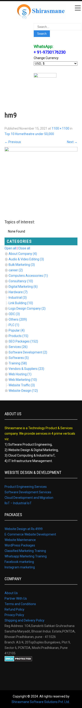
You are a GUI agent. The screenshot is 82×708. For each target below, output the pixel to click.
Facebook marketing (19, 562)
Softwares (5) (19, 358)
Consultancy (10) (21, 281)
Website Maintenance (20, 540)
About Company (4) (23, 254)
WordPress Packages (20, 545)
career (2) (16, 270)
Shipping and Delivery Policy (24, 620)
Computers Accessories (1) (28, 275)
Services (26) (18, 347)
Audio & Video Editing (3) (26, 259)
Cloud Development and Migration (29, 497)
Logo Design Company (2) (27, 308)
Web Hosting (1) (20, 374)
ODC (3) (14, 314)
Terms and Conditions (20, 604)
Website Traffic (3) (22, 385)
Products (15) (18, 336)
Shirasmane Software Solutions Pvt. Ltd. (41, 702)
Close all (24, 248)
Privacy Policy (14, 615)
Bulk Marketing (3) (22, 264)
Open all (10, 248)
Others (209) (18, 319)
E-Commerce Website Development (30, 534)
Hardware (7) (18, 292)
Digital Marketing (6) (23, 286)
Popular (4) (17, 330)
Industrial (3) (18, 297)
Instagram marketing (20, 567)
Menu (77, 8)
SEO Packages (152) (23, 341)
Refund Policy (14, 609)
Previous (13, 142)
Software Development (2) (28, 352)
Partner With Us (16, 598)
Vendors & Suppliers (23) (26, 369)
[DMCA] (18, 660)
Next (72, 142)
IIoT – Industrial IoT (18, 503)
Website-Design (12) (23, 390)
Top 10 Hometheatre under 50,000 (29, 134)
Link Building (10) (21, 303)
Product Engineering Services (26, 487)
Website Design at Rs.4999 (24, 529)
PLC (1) (14, 325)
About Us (11, 593)
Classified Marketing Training (25, 551)
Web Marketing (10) (23, 379)
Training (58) (18, 363)
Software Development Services (28, 492)
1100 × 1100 (60, 128)
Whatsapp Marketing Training (26, 556)
